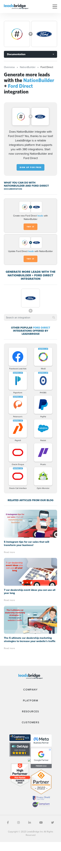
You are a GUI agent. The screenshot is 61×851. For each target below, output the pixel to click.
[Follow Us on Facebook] (8, 822)
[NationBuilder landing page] (17, 34)
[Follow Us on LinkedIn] (29, 822)
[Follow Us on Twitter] (52, 822)
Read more (9, 552)
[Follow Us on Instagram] (18, 822)
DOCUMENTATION (13, 189)
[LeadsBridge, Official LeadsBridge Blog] (16, 6)
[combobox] (30, 317)
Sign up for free (30, 167)
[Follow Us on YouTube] (41, 822)
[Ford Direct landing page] (44, 34)
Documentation (16, 54)
